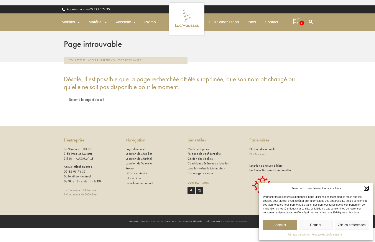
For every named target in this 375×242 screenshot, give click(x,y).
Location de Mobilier (139, 153)
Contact (271, 22)
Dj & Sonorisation (224, 22)
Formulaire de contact (139, 183)
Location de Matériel (139, 158)
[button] (366, 188)
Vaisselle (123, 22)
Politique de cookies (299, 234)
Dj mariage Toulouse (200, 173)
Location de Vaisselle (139, 163)
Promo (150, 22)
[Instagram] (199, 190)
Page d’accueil (135, 149)
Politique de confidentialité (327, 234)
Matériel (95, 22)
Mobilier (68, 22)
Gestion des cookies (200, 158)
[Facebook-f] (191, 190)
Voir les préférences (351, 225)
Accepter (279, 225)
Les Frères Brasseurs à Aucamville (270, 170)
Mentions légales (198, 149)
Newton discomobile (262, 149)
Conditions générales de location (208, 163)
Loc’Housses (155, 221)
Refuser (315, 225)
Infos (252, 22)
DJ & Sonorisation (137, 173)
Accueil (93, 60)
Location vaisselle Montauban (206, 168)
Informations (133, 178)
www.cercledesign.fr (235, 221)
